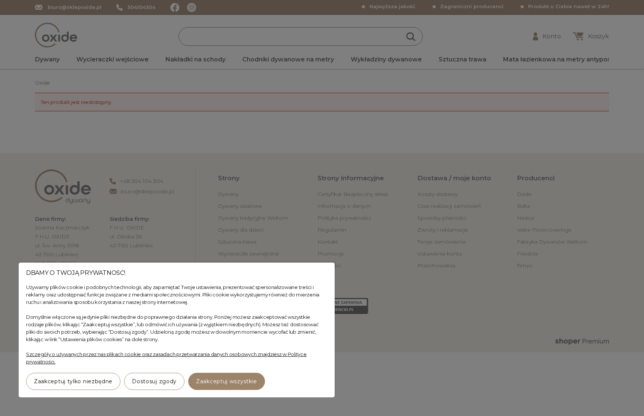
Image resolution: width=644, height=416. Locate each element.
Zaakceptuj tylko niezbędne (73, 381)
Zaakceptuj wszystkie (226, 381)
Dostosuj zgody (154, 381)
